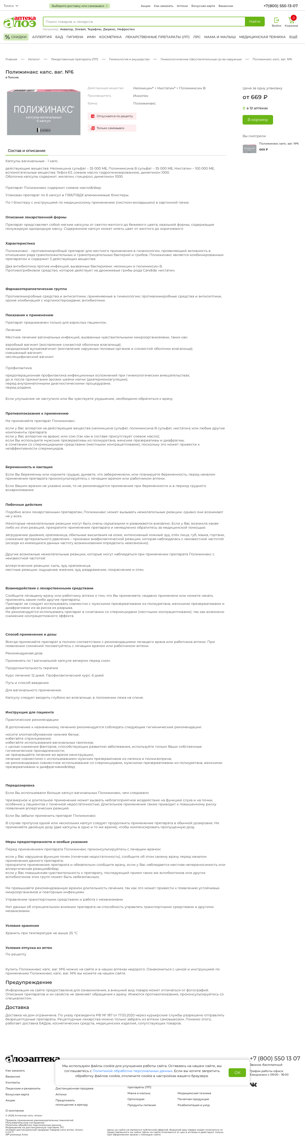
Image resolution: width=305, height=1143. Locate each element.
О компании (14, 1110)
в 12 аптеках (257, 108)
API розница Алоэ (16, 1134)
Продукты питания (141, 1105)
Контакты (12, 1082)
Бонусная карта (203, 6)
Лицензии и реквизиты (23, 1088)
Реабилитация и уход (194, 1105)
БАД (59, 37)
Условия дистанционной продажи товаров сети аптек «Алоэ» (44, 1130)
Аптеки (182, 6)
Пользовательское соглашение (24, 1123)
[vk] (253, 1085)
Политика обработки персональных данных (33, 1125)
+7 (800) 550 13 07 (275, 1058)
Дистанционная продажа (74, 1088)
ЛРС (197, 37)
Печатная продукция (193, 1099)
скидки (16, 37)
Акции (145, 6)
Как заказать (163, 6)
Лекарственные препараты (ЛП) (157, 37)
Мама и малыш (220, 37)
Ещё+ (294, 37)
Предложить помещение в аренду (72, 1102)
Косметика (110, 37)
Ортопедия (135, 1099)
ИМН (91, 37)
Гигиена (74, 37)
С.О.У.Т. (9, 1132)
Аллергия (42, 37)
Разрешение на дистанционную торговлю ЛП (34, 1127)
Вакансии (226, 6)
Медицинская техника (262, 37)
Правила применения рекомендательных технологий (39, 1120)
